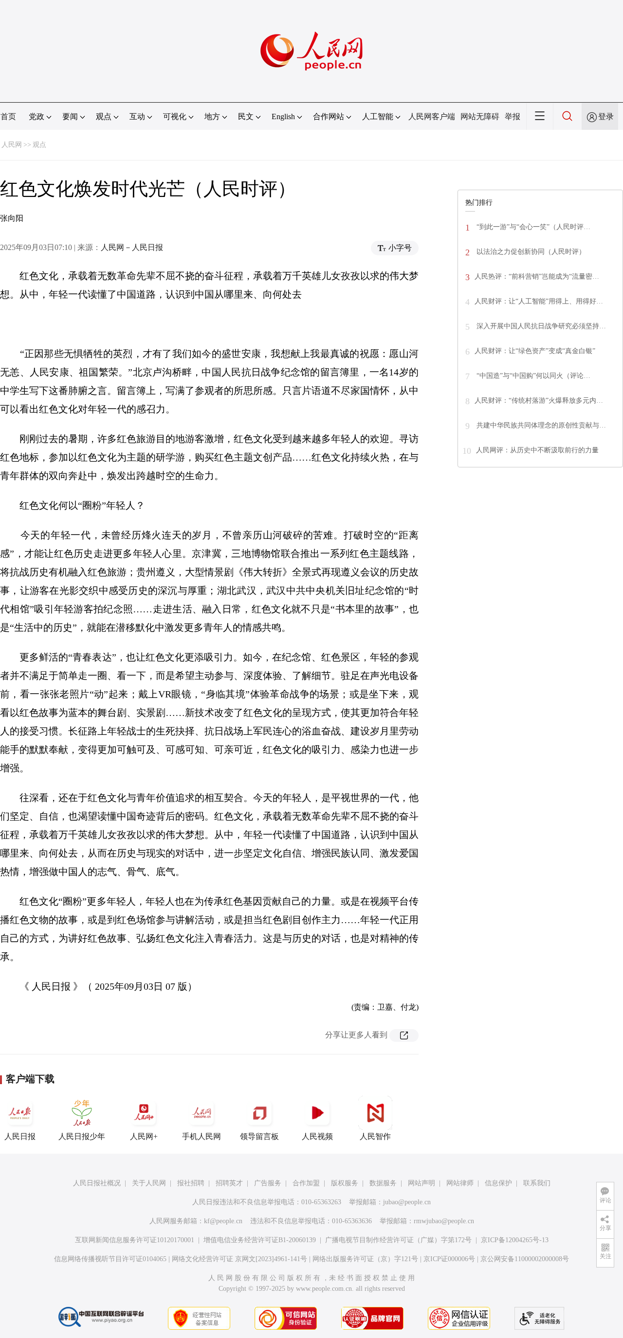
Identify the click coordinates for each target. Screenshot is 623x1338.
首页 (8, 116)
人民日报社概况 (97, 1183)
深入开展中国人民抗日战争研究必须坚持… (540, 326)
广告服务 (267, 1183)
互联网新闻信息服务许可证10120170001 (134, 1240)
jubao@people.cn (407, 1202)
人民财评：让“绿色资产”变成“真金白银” (535, 351)
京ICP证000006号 (449, 1259)
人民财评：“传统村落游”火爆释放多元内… (539, 400)
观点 (39, 144)
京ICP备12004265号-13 (515, 1240)
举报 (512, 116)
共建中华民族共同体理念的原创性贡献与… (540, 425)
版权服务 (344, 1183)
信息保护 (498, 1183)
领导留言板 (259, 1136)
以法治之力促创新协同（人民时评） (530, 251)
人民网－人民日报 (132, 247)
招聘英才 (229, 1183)
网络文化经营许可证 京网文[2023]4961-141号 (239, 1259)
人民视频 (317, 1136)
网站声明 (421, 1183)
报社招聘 (190, 1183)
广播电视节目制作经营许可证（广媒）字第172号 (398, 1240)
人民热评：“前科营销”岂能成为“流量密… (537, 276)
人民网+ (144, 1136)
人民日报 (20, 1136)
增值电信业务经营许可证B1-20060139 (259, 1240)
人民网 (11, 144)
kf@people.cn (223, 1221)
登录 (606, 116)
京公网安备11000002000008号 (524, 1259)
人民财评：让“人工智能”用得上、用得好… (539, 301)
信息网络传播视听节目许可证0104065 (110, 1259)
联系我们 (536, 1183)
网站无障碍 (479, 116)
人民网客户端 (431, 116)
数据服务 (383, 1183)
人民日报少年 (81, 1136)
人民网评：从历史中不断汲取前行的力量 (537, 450)
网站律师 (460, 1183)
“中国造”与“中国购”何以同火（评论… (532, 375)
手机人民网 (201, 1136)
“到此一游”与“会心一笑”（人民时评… (532, 227)
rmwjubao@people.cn (444, 1221)
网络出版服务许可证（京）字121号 (365, 1259)
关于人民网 (149, 1183)
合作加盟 (306, 1183)
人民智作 (375, 1136)
